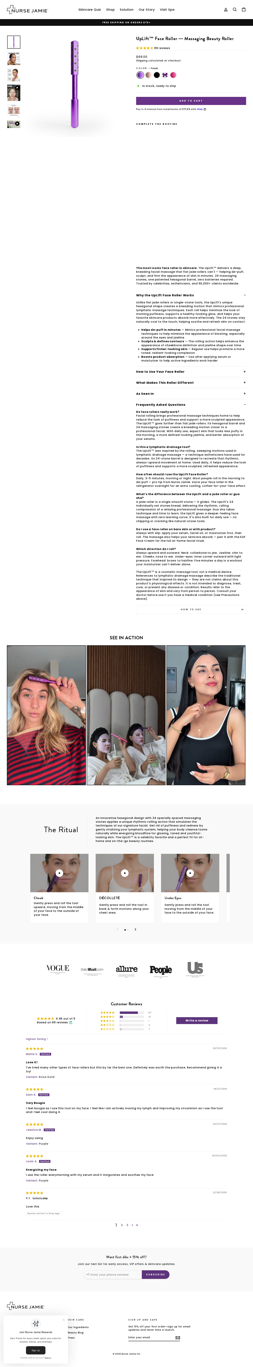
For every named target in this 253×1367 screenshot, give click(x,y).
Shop (110, 9)
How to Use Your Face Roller (160, 371)
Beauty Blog (76, 1332)
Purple (140, 75)
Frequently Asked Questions (161, 404)
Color (147, 68)
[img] (34, 1049)
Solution (126, 9)
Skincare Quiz (89, 9)
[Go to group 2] (128, 930)
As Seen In (145, 393)
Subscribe (155, 1274)
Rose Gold (148, 75)
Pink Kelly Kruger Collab (173, 75)
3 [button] (127, 1225)
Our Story (147, 9)
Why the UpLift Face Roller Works (165, 295)
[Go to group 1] (125, 930)
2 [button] (122, 1225)
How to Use (191, 609)
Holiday (165, 75)
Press (71, 1337)
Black (156, 75)
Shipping (141, 60)
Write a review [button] (197, 1020)
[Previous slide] (117, 929)
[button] (145, 48)
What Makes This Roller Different (165, 382)
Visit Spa (167, 9)
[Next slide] (135, 929)
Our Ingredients (78, 1327)
